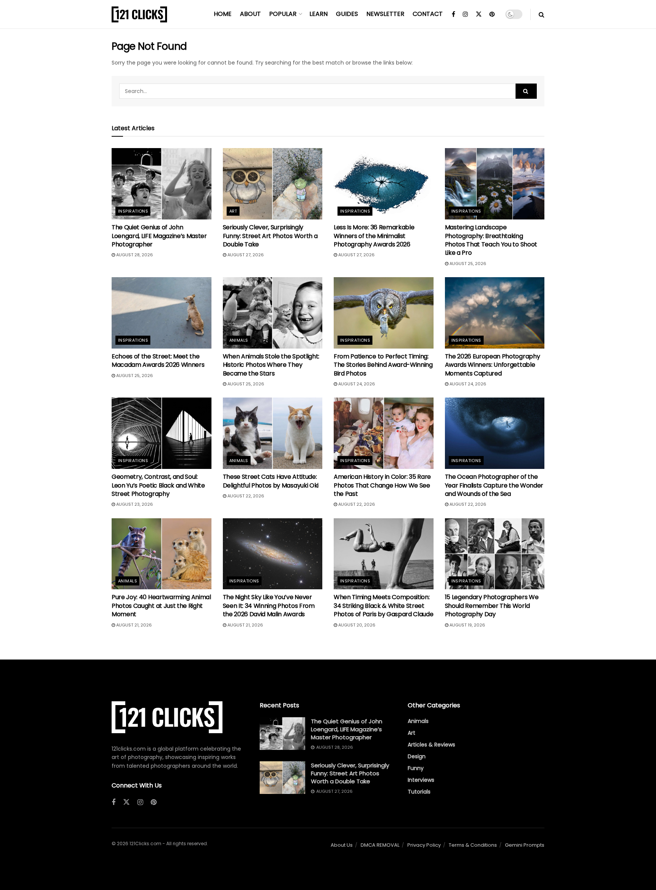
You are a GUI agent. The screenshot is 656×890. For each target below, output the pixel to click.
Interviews (421, 780)
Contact (428, 13)
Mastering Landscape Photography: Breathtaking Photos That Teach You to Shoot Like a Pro (491, 240)
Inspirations (133, 211)
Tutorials (419, 791)
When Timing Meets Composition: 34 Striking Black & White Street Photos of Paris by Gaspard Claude (383, 606)
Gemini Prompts (524, 845)
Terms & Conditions (473, 845)
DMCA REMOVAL (380, 845)
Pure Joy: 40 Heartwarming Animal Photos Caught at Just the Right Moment (161, 606)
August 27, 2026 (245, 255)
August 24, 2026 (356, 384)
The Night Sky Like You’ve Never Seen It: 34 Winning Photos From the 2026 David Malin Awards (269, 606)
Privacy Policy (424, 845)
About (250, 13)
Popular (282, 13)
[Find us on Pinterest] (492, 14)
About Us (342, 845)
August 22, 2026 (245, 496)
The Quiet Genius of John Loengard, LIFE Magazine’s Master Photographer (159, 236)
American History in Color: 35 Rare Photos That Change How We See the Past (382, 485)
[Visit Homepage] (139, 14)
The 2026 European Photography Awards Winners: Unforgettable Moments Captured (492, 365)
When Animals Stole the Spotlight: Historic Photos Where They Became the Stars (271, 365)
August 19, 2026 (466, 625)
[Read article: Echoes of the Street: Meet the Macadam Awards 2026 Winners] (161, 313)
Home (223, 13)
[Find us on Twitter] (479, 14)
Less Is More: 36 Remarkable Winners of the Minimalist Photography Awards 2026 (374, 236)
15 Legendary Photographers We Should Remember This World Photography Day (492, 606)
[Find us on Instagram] (465, 14)
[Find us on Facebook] (453, 14)
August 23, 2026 (134, 504)
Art (233, 211)
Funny (416, 768)
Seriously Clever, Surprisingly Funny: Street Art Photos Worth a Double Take (270, 236)
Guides (347, 13)
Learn (318, 13)
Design (417, 756)
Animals (238, 340)
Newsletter (385, 13)
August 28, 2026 (134, 255)
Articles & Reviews (431, 744)
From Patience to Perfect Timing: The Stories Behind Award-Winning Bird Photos (383, 365)
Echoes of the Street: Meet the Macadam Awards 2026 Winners (158, 360)
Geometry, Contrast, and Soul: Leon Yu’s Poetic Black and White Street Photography (158, 485)
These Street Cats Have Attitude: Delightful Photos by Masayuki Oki (271, 480)
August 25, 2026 (467, 263)
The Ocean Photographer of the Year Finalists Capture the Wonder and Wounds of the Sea (494, 485)
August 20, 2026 (356, 625)
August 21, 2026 (133, 625)
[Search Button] (541, 14)
